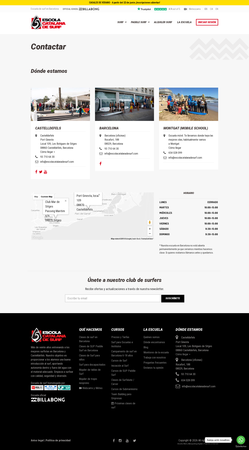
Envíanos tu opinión (153, 367)
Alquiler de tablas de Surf (90, 371)
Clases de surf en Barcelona (88, 339)
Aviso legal (37, 440)
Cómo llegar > (183, 354)
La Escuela (184, 22)
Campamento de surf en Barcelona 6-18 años (124, 353)
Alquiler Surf (163, 22)
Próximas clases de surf (123, 405)
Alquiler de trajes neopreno (88, 381)
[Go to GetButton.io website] (240, 446)
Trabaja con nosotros (154, 357)
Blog (145, 347)
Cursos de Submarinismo (124, 389)
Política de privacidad (58, 440)
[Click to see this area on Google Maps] (37, 238)
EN (217, 9)
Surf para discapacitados (92, 364)
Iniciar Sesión (207, 22)
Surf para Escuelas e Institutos (122, 344)
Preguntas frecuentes (155, 362)
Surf (120, 22)
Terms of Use (147, 239)
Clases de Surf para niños (89, 357)
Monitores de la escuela (156, 352)
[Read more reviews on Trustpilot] (144, 9)
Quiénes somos (151, 337)
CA (211, 9)
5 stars (160, 9)
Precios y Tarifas (120, 337)
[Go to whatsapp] (241, 440)
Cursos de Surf (119, 360)
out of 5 (174, 9)
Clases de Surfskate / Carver (122, 382)
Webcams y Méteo (92, 388)
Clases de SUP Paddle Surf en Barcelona (91, 348)
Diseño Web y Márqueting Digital (190, 444)
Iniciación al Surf (120, 365)
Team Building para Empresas (121, 396)
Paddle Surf (139, 22)
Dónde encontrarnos (154, 342)
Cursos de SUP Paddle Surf (123, 372)
